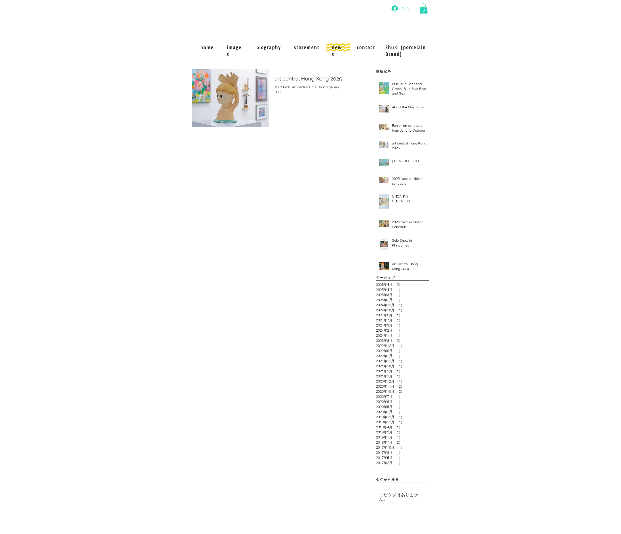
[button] (423, 8)
